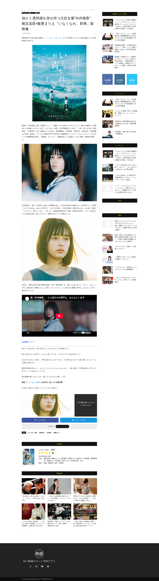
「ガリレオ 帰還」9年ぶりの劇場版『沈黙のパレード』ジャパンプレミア (126, 113)
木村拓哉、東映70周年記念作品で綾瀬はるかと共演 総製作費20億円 (125, 123)
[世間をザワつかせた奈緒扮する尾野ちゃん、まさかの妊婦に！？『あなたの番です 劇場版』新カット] (85, 486)
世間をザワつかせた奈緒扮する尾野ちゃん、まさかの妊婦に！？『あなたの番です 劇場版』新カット (84, 498)
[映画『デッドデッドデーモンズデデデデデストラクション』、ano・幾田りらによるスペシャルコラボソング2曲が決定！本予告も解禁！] (107, 224)
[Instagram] (36, 566)
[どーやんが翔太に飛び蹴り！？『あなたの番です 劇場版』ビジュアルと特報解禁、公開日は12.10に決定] (33, 511)
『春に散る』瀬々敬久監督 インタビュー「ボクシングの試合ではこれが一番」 (33, 498)
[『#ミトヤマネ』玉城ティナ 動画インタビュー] (107, 249)
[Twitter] (42, 566)
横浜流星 (41, 432)
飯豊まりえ (57, 432)
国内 (38, 13)
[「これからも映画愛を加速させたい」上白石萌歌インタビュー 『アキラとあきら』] (59, 486)
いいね (107, 75)
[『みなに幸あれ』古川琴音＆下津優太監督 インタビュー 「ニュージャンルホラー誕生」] (107, 178)
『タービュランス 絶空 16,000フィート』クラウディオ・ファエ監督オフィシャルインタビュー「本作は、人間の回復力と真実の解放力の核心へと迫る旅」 (126, 24)
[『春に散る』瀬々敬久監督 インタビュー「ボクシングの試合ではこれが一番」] (33, 486)
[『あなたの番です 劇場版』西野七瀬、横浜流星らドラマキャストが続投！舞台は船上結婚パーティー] (85, 511)
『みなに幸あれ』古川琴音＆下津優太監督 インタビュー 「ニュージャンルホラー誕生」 (126, 178)
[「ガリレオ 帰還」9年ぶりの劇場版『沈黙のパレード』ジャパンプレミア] (107, 113)
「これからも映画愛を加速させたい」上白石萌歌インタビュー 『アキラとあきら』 (59, 498)
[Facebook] (30, 566)
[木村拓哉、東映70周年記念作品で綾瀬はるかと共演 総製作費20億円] (107, 124)
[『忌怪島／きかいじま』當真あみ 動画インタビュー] (107, 259)
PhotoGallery (32, 10)
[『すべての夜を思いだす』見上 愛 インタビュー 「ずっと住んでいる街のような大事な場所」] (107, 167)
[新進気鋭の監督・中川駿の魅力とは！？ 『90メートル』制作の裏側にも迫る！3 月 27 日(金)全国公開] (107, 48)
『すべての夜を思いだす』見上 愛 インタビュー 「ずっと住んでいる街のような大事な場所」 (126, 167)
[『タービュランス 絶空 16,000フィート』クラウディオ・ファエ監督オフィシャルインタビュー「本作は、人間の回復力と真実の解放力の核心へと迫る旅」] (107, 22)
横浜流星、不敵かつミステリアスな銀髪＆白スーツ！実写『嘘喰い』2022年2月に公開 (59, 524)
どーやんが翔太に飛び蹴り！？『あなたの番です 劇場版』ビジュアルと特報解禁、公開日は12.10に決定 (33, 524)
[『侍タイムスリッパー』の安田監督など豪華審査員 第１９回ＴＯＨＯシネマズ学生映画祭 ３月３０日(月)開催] (107, 36)
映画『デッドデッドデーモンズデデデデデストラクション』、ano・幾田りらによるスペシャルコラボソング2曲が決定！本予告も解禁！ (126, 225)
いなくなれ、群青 (50, 38)
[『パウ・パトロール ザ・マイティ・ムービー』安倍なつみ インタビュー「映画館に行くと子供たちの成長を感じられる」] (107, 188)
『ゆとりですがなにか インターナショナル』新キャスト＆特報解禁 (125, 280)
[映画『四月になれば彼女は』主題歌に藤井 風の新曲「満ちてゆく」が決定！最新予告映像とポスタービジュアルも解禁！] (107, 237)
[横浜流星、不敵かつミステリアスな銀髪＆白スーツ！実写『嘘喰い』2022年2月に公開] (59, 511)
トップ (24, 10)
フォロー (119, 75)
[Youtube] (48, 566)
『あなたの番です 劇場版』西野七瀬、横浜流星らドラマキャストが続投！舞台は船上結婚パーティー (84, 524)
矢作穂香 (49, 432)
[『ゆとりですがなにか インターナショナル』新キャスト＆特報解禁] (107, 280)
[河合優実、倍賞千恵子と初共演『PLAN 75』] (107, 134)
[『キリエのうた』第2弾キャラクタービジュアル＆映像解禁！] (107, 270)
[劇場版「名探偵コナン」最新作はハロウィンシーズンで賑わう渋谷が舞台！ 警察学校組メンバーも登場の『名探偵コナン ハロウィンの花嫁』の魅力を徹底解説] (107, 59)
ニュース (33, 13)
